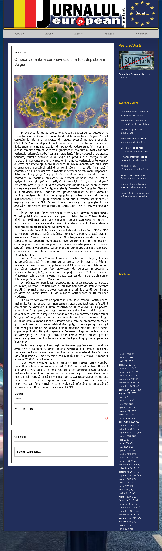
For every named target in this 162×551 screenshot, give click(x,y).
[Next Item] (148, 60)
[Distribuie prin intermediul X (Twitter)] (23, 408)
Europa (17, 399)
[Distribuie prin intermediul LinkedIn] (31, 408)
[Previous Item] (123, 60)
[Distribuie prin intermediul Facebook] (15, 408)
